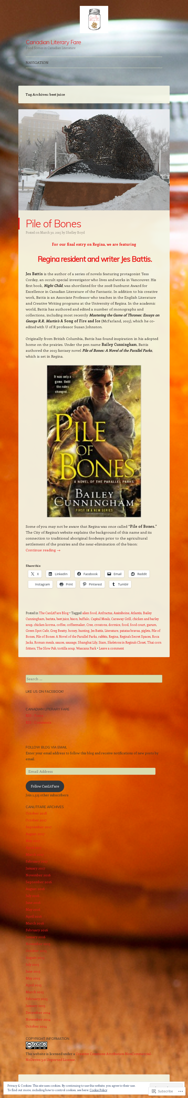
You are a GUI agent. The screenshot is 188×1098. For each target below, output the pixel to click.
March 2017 (35, 854)
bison (74, 619)
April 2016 (34, 916)
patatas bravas (130, 630)
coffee (61, 625)
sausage (71, 642)
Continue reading (43, 549)
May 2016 (33, 909)
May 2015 (33, 978)
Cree (89, 625)
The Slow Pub (46, 648)
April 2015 (34, 985)
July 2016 (32, 895)
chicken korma (44, 625)
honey (72, 630)
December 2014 (38, 1012)
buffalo (84, 619)
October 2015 (36, 950)
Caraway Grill (121, 619)
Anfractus (105, 613)
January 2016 (36, 937)
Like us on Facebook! (45, 691)
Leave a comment (111, 648)
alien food (89, 613)
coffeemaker (76, 625)
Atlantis (136, 613)
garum (151, 625)
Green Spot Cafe (37, 630)
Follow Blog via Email (46, 747)
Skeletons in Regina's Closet (126, 642)
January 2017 (35, 868)
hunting (83, 630)
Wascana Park (86, 648)
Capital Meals (100, 619)
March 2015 (35, 992)
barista (50, 619)
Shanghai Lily (87, 642)
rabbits (102, 636)
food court (137, 625)
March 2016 (35, 923)
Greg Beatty (58, 630)
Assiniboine (121, 613)
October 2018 (36, 813)
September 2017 (39, 827)
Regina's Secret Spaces (135, 636)
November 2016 (38, 875)
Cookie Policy (98, 1090)
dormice (114, 625)
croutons (100, 625)
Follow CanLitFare (45, 786)
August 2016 (35, 888)
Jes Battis (97, 630)
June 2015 (33, 971)
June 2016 (33, 902)
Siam (102, 642)
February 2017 (37, 861)
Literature (111, 630)
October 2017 (36, 820)
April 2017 (34, 847)
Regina (113, 636)
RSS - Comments (38, 722)
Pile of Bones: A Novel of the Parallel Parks (66, 636)
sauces (59, 642)
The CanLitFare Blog (54, 613)
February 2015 (37, 998)
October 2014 (36, 1026)
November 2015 (38, 943)
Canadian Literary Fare (53, 42)
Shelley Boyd (75, 232)
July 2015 (32, 964)
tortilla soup (66, 648)
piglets (145, 630)
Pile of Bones (53, 223)
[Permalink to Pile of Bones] (94, 214)
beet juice (63, 619)
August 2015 (35, 957)
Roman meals (44, 642)
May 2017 (33, 840)
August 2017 (35, 833)
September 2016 (39, 882)
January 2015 (35, 1005)
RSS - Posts (34, 715)
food (125, 625)
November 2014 (38, 1019)
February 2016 (37, 930)
